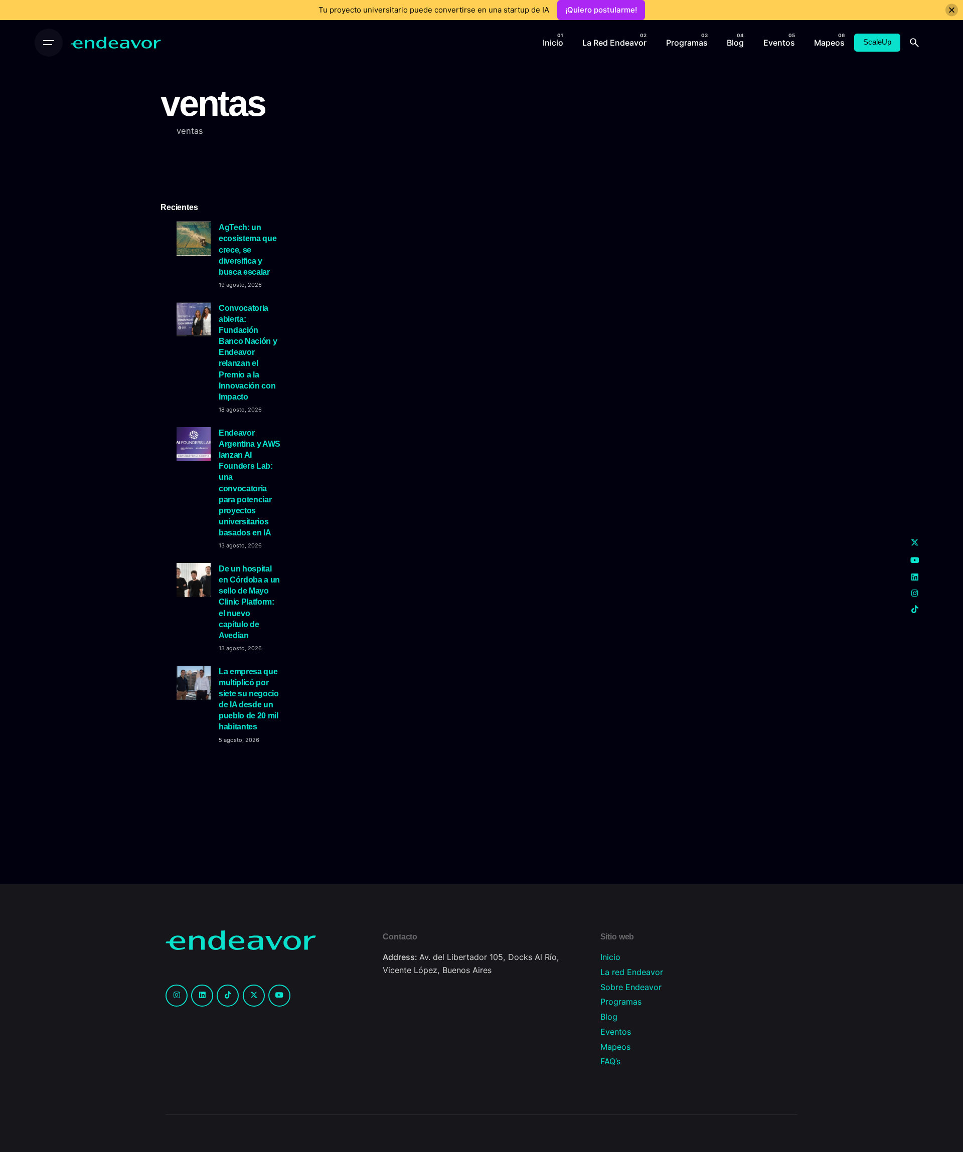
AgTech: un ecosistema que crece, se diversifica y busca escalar (247, 249)
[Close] (951, 10)
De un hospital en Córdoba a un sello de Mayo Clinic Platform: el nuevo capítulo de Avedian (249, 602)
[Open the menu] (49, 43)
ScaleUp (877, 42)
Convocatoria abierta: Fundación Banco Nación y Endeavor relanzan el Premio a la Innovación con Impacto (248, 352)
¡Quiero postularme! (601, 10)
